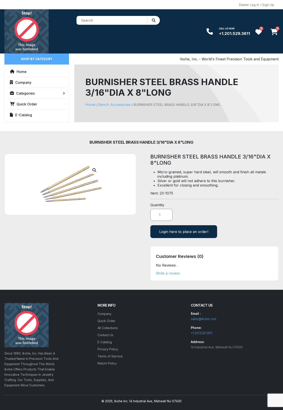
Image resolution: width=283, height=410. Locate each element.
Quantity (157, 205)
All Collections (108, 328)
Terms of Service (110, 356)
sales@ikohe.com (203, 319)
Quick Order (27, 104)
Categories (25, 93)
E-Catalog (23, 115)
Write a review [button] (168, 273)
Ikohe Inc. (121, 401)
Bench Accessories (114, 104)
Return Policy (107, 363)
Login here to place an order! (183, 231)
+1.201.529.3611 (234, 33)
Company (23, 82)
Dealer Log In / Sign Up (256, 5)
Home (22, 71)
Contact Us (105, 335)
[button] (94, 170)
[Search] (153, 20)
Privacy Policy (108, 349)
